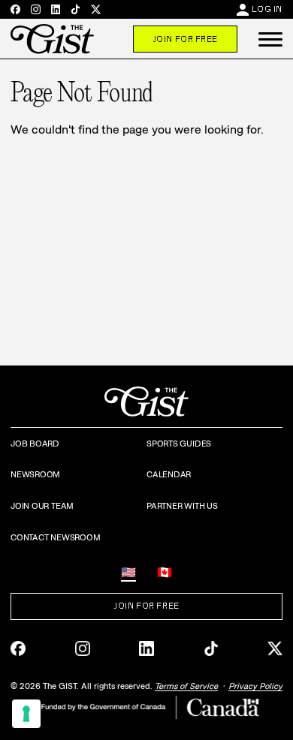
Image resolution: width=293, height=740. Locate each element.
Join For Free (185, 39)
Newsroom (35, 474)
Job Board (35, 443)
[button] (270, 39)
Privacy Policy (255, 686)
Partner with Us (182, 506)
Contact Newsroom (55, 537)
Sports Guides (178, 443)
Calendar (168, 474)
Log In (267, 9)
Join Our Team (42, 506)
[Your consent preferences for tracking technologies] (26, 713)
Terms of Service (186, 686)
